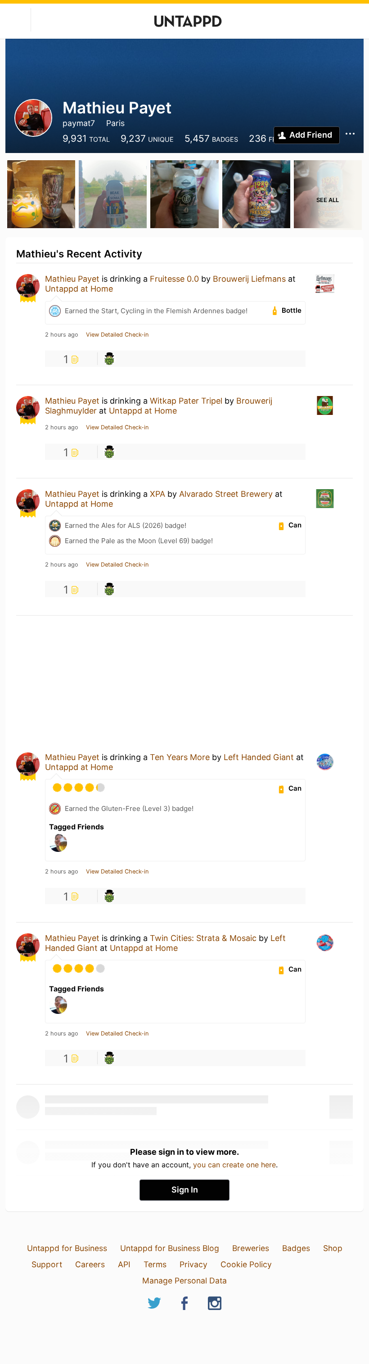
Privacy (193, 1264)
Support (47, 1264)
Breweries (250, 1248)
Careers (90, 1264)
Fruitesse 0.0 (174, 279)
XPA (157, 494)
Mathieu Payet (72, 279)
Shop (332, 1248)
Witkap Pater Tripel (186, 400)
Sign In (184, 1189)
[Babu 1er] (109, 358)
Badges (296, 1248)
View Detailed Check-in (117, 335)
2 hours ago (61, 335)
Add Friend (310, 135)
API (124, 1264)
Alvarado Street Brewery (226, 494)
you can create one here (234, 1164)
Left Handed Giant (259, 757)
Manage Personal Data (184, 1280)
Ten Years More (180, 757)
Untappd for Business (67, 1248)
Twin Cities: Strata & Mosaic (203, 938)
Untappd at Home (79, 288)
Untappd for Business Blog (169, 1248)
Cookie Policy (246, 1264)
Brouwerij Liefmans (249, 279)
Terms (155, 1264)
